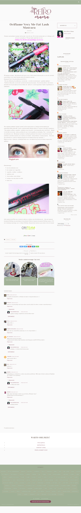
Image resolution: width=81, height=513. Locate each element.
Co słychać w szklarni (69, 134)
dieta (60, 471)
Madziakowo (61, 162)
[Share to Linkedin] (34, 246)
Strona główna (41, 442)
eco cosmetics (5, 474)
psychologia (22, 488)
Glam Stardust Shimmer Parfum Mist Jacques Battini (69, 149)
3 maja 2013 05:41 (24, 347)
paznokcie (7, 485)
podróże (74, 485)
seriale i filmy (52, 488)
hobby (77, 474)
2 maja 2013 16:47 (14, 391)
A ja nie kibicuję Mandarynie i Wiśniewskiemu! (68, 193)
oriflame (13, 239)
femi (39, 474)
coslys (43, 471)
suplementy (6, 491)
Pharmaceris (21, 485)
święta (18, 491)
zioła (38, 494)
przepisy (15, 488)
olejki (34, 482)
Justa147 (9, 302)
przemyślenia (8, 488)
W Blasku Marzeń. (63, 99)
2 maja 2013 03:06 (19, 328)
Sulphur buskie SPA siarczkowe (37, 253)
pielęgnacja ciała (30, 485)
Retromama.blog (10, 504)
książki (28, 477)
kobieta (5, 477)
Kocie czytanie (62, 114)
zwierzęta (44, 494)
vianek (34, 491)
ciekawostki (37, 471)
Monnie (9, 392)
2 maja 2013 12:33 (14, 372)
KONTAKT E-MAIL (41, 447)
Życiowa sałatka (62, 84)
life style (51, 477)
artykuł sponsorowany (13, 471)
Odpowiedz (9, 298)
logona (76, 477)
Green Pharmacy (57, 474)
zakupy (20, 494)
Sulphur (74, 488)
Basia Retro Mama (14, 311)
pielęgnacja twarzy (42, 485)
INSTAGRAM (45, 498)
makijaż (8, 239)
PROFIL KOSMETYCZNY (41, 450)
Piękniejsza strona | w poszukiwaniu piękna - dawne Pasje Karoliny (66, 188)
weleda (48, 491)
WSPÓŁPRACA (41, 445)
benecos (23, 471)
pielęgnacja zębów (65, 485)
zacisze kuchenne (63, 172)
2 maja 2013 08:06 (15, 356)
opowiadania (40, 482)
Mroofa (9, 372)
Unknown (9, 356)
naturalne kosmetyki (8, 482)
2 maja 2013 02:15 (13, 294)
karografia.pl (76, 504)
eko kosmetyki (14, 474)
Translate (68, 225)
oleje (29, 482)
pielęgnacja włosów (54, 485)
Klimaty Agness (62, 132)
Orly (60, 482)
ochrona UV (23, 482)
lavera (45, 477)
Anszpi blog (61, 146)
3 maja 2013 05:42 (24, 311)
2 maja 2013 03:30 (16, 336)
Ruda (8, 294)
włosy (59, 491)
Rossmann (30, 488)
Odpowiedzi (11, 309)
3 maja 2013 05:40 (24, 402)
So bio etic (61, 488)
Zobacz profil (67, 33)
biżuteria (29, 471)
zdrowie (26, 494)
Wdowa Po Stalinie (11, 328)
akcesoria (3, 471)
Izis (8, 364)
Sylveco (13, 491)
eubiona (28, 474)
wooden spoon (66, 491)
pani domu (65, 482)
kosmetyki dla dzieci (14, 477)
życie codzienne (52, 494)
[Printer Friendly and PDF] (29, 236)
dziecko (78, 471)
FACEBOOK (37, 498)
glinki (49, 474)
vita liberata (41, 491)
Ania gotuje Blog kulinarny (66, 205)
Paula (8, 321)
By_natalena (10, 336)
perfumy (14, 485)
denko (55, 471)
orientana (48, 482)
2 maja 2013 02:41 (13, 321)
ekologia (22, 474)
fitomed (44, 474)
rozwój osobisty (38, 488)
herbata (72, 474)
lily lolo (70, 477)
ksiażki (23, 477)
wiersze (54, 491)
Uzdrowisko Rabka (26, 491)
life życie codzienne (60, 477)
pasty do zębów (74, 482)
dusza (72, 471)
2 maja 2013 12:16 (12, 364)
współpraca (75, 491)
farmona (34, 474)
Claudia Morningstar (64, 65)
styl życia (67, 488)
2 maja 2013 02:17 (14, 302)
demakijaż (49, 471)
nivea (16, 482)
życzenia (60, 494)
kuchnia (34, 477)
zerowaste (32, 494)
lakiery (39, 477)
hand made (65, 474)
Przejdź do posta (12, 282)
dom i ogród (66, 471)
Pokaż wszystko (74, 214)
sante (45, 488)
